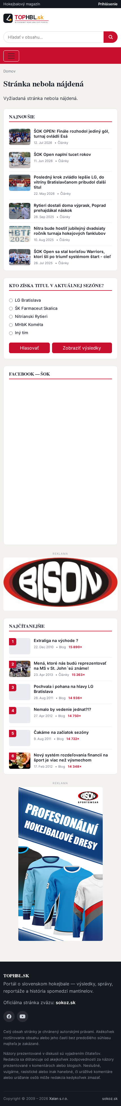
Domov (9, 71)
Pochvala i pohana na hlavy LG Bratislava (63, 689)
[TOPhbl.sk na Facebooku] (9, 1016)
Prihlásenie (108, 4)
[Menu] (11, 56)
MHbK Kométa (29, 324)
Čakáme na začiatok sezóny (61, 732)
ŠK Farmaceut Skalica (36, 308)
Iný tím (21, 332)
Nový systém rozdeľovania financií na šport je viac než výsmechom (71, 757)
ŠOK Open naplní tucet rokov (62, 154)
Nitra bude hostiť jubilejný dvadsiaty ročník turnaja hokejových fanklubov (70, 231)
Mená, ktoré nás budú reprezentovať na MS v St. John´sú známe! (70, 666)
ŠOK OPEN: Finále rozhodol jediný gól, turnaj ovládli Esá (71, 134)
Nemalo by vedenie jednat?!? (62, 709)
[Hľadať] (111, 37)
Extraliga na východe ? (56, 640)
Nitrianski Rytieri (31, 316)
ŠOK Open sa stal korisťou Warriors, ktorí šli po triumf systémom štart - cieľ (72, 254)
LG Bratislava (28, 300)
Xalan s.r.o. (58, 1098)
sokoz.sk (65, 1002)
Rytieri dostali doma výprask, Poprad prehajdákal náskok (70, 208)
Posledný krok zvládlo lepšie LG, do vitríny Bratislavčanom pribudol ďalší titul (70, 182)
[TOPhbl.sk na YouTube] (22, 1016)
